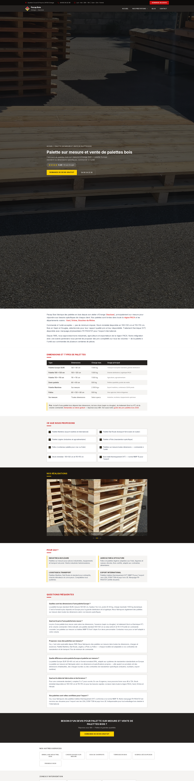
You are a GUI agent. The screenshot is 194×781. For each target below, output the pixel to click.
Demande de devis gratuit (61, 172)
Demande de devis (159, 2)
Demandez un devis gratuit (74, 408)
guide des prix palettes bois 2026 (126, 408)
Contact (163, 8)
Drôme (74, 320)
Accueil (125, 8)
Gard (68, 320)
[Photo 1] (93, 538)
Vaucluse (110, 314)
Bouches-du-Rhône (86, 320)
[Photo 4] (98, 538)
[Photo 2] (95, 538)
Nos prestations (139, 8)
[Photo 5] (100, 538)
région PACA (129, 317)
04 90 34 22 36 (65, 2)
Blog (154, 8)
